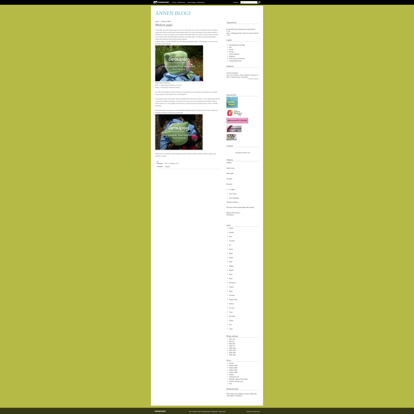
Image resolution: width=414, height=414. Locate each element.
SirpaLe (231, 232)
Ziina (230, 236)
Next (241, 75)
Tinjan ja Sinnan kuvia (236, 381)
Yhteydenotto (222, 411)
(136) (232, 355)
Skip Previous (236, 77)
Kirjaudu (235, 2)
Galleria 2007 (233, 370)
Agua (230, 274)
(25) (232, 343)
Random (247, 75)
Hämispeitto (230, 173)
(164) (232, 353)
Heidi (230, 262)
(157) (232, 350)
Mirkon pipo (163, 24)
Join (228, 75)
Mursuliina (232, 283)
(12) (232, 339)
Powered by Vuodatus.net (253, 411)
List (231, 75)
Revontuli (229, 184)
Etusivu (174, 2)
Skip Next (245, 77)
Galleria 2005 (233, 365)
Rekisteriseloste (206, 411)
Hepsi (231, 278)
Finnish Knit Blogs (232, 73)
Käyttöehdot (214, 411)
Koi (230, 245)
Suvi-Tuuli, (192, 34)
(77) (232, 346)
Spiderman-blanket (232, 202)
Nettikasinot (181, 2)
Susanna (232, 241)
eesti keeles (233, 194)
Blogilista (232, 56)
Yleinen (167, 166)
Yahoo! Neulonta (234, 54)
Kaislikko (229, 179)
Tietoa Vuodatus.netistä (195, 411)
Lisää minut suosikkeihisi (237, 58)
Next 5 (229, 77)
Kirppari (231, 374)
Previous (236, 75)
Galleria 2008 (233, 372)
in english (232, 189)
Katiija (231, 228)
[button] (185, 2)
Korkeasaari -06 (234, 377)
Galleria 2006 (233, 368)
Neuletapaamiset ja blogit (237, 45)
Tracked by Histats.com (242, 153)
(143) (232, 348)
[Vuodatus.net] (160, 411)
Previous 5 (254, 75)
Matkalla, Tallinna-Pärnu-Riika (238, 379)
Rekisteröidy (200, 2)
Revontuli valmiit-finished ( (234, 207)
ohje (230, 383)
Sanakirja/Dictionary (235, 61)
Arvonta (231, 363)
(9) (231, 341)
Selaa (191, 2)
